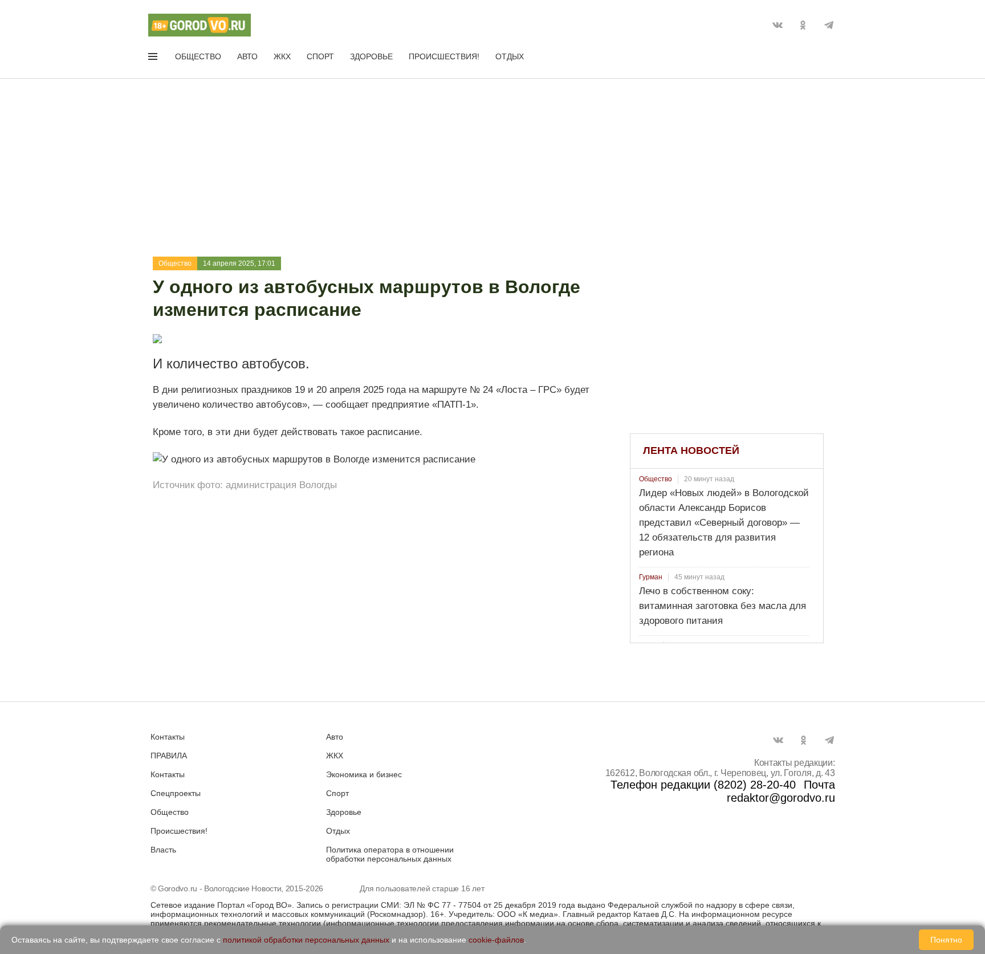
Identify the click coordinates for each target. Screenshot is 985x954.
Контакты (167, 736)
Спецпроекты (175, 793)
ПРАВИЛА (168, 755)
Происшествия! (444, 56)
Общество (198, 56)
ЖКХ (282, 56)
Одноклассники (803, 25)
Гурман (650, 577)
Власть (163, 849)
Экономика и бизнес (364, 774)
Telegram (828, 25)
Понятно (946, 939)
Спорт (320, 56)
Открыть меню (154, 58)
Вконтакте (777, 25)
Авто (247, 56)
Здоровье (371, 56)
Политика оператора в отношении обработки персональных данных (390, 854)
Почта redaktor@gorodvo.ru (781, 791)
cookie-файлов (496, 939)
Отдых (509, 56)
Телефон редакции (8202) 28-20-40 (703, 784)
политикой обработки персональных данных (306, 939)
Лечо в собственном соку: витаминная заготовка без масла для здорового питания (722, 606)
